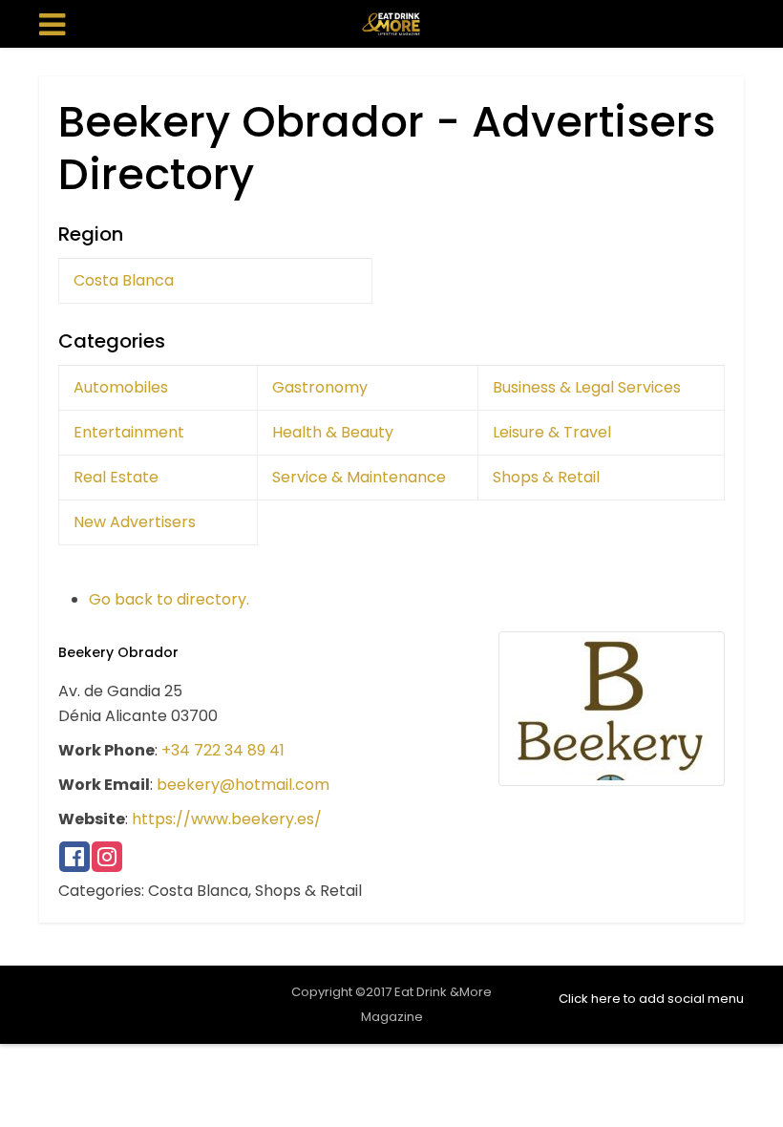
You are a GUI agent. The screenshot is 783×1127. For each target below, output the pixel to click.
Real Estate (116, 477)
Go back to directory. (169, 599)
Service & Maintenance (359, 477)
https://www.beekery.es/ (227, 819)
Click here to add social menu (651, 998)
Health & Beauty (332, 432)
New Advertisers (135, 522)
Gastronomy (320, 387)
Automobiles (121, 387)
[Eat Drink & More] (391, 21)
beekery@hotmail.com (243, 785)
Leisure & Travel (552, 432)
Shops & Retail (546, 477)
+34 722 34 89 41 (223, 750)
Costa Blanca (124, 280)
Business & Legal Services (587, 387)
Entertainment (129, 432)
